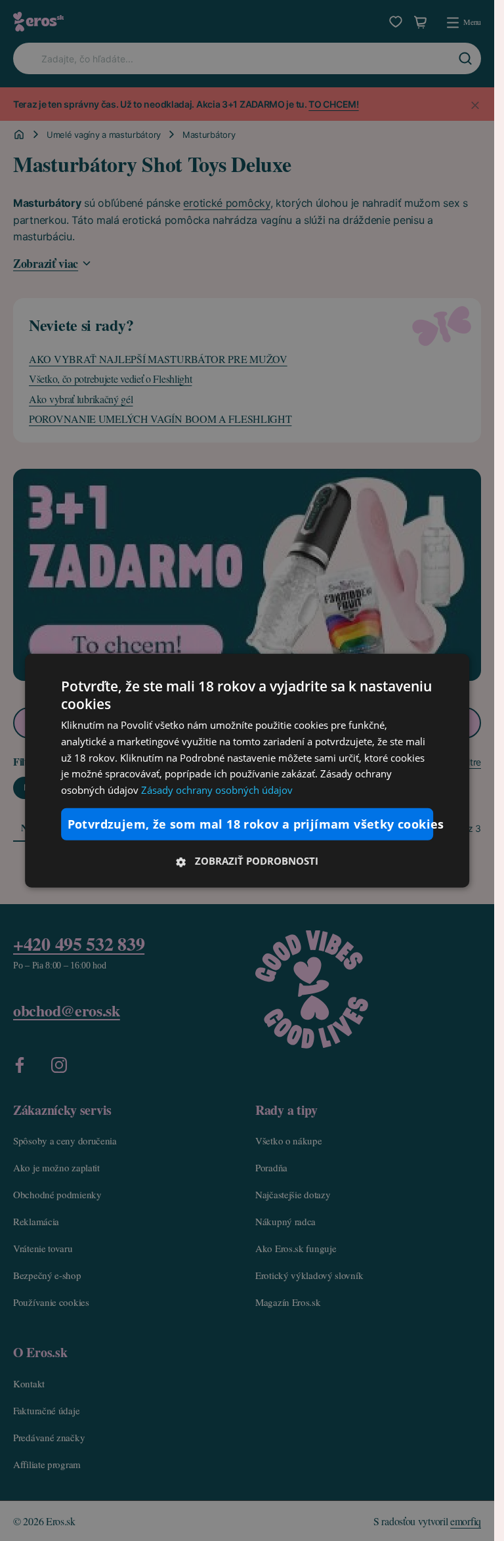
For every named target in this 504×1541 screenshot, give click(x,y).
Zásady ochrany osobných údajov (217, 789)
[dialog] (247, 770)
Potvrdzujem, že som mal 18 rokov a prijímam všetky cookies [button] (251, 824)
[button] (247, 861)
